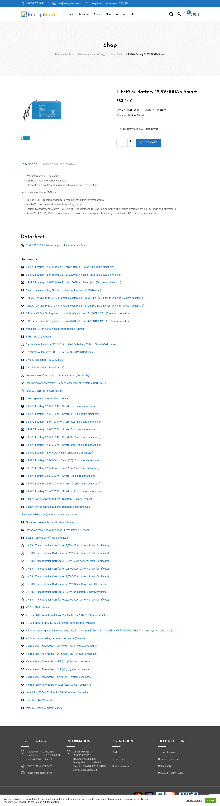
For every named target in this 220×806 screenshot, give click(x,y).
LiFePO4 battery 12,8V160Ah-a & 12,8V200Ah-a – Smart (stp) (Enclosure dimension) (73, 282)
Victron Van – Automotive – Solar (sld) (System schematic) (58, 684)
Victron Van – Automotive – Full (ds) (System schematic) (57, 661)
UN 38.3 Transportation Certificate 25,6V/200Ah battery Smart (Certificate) (67, 599)
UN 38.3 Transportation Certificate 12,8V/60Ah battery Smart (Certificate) (66, 584)
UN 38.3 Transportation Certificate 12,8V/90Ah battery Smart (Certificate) (66, 591)
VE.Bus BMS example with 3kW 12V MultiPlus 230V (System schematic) (66, 615)
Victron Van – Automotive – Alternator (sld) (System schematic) (61, 653)
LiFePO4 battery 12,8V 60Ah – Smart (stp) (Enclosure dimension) (62, 468)
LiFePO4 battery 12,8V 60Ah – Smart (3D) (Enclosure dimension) (62, 460)
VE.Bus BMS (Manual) (37, 607)
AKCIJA (120, 14)
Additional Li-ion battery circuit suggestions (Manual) (55, 328)
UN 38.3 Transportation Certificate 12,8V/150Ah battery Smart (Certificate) (67, 553)
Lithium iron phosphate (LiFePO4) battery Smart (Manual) (57, 506)
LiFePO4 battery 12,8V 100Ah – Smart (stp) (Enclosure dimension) (63, 421)
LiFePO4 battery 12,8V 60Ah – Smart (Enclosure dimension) (59, 452)
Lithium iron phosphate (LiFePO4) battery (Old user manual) (59, 499)
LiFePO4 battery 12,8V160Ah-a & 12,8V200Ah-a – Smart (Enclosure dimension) (70, 267)
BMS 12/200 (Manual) (38, 336)
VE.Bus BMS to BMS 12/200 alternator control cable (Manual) (60, 622)
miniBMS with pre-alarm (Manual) (44, 707)
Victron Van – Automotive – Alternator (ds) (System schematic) (61, 646)
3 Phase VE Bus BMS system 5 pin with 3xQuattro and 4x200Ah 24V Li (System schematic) (77, 321)
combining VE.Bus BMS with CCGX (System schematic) (56, 692)
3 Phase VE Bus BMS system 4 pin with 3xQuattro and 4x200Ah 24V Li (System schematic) (77, 313)
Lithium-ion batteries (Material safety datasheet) (49, 514)
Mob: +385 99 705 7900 (39, 765)
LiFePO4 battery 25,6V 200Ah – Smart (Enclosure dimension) (60, 475)
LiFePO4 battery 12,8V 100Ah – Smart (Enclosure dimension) (60, 406)
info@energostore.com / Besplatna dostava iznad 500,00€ (92, 3)
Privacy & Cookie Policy (170, 773)
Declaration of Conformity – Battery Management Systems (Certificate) (65, 383)
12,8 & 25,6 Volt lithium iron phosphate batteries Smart (56, 245)
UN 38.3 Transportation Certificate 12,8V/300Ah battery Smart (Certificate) (67, 576)
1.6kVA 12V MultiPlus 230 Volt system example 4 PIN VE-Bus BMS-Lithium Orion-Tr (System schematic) (84, 297)
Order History (119, 759)
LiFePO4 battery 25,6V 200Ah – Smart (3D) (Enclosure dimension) (62, 483)
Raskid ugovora (120, 766)
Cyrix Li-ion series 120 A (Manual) (44, 359)
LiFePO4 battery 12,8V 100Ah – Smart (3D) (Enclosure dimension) (62, 413)
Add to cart (148, 142)
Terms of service (167, 752)
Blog (108, 14)
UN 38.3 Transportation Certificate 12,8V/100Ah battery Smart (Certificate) (67, 545)
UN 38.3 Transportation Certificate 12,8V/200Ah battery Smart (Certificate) (67, 568)
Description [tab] (29, 164)
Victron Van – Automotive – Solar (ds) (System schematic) (58, 677)
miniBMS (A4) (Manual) (38, 700)
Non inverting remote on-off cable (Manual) (49, 522)
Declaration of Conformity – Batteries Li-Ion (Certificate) (57, 375)
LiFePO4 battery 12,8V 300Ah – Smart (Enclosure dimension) (60, 429)
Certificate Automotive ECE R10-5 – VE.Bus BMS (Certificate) (60, 352)
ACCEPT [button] (210, 800)
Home (70, 14)
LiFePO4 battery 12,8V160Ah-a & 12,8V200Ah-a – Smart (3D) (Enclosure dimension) (73, 274)
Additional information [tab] (59, 164)
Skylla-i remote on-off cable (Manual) (46, 537)
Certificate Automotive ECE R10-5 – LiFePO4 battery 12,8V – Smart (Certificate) (70, 344)
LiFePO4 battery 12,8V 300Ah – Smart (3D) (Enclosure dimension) (62, 437)
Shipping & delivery (168, 759)
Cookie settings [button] (194, 800)
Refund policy (165, 766)
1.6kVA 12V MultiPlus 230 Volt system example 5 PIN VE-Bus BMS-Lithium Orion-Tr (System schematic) (84, 305)
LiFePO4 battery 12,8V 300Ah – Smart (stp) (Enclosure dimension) (63, 444)
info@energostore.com (39, 772)
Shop (97, 14)
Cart (114, 752)
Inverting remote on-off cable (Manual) (47, 398)
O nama (84, 14)
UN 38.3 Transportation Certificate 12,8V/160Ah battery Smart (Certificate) (67, 560)
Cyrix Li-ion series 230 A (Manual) (44, 367)
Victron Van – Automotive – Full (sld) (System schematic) (57, 669)
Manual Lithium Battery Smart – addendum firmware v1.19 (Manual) (63, 290)
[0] (186, 14)
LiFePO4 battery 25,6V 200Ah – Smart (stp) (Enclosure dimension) (63, 491)
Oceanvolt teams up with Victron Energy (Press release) (57, 530)
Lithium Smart (136, 115)
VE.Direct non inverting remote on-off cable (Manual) (55, 638)
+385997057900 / (37, 3)
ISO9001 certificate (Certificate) (43, 390)
